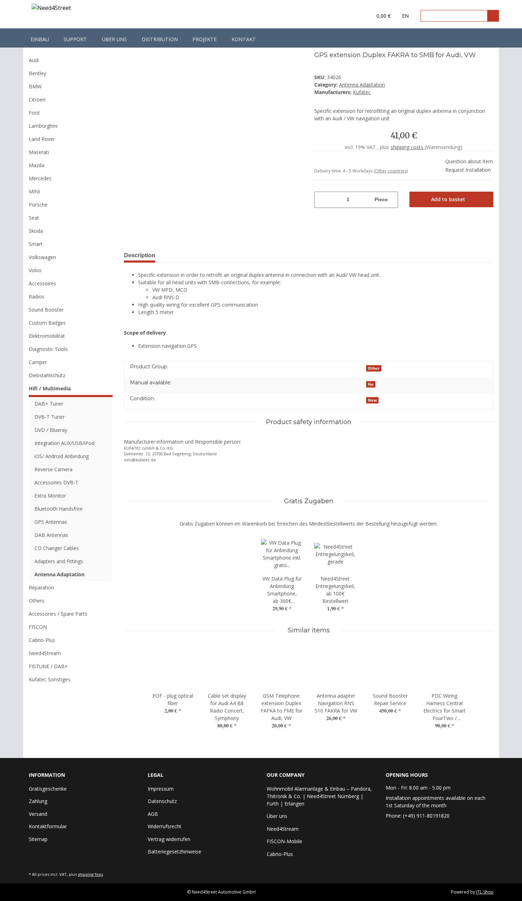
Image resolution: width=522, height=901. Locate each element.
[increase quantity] (393, 200)
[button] (352, 16)
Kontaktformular (48, 826)
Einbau (40, 39)
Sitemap (38, 839)
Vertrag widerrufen (169, 839)
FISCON (38, 626)
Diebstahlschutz (47, 375)
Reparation (41, 587)
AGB (153, 814)
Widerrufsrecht (164, 826)
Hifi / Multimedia (50, 388)
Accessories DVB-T (56, 482)
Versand (38, 814)
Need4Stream (45, 653)
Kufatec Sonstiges (49, 679)
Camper (38, 362)
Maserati (39, 152)
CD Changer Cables (56, 548)
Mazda (36, 165)
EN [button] (405, 15)
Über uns (114, 39)
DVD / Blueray (50, 430)
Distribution (160, 39)
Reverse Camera (53, 469)
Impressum (161, 788)
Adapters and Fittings (58, 561)
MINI (34, 191)
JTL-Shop (485, 892)
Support (75, 39)
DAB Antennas (51, 535)
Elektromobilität (47, 336)
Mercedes (40, 178)
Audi (34, 60)
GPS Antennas (50, 521)
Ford (34, 112)
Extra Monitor (50, 495)
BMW (35, 86)
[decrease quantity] (319, 200)
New (372, 400)
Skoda (36, 230)
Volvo (35, 270)
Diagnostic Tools (48, 349)
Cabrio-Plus (42, 640)
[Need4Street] (51, 9)
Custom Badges (47, 322)
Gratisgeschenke (48, 788)
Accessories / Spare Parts (58, 613)
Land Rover (42, 139)
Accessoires (42, 283)
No (371, 384)
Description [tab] (139, 255)
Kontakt (244, 39)
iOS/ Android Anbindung (61, 456)
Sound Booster (46, 309)
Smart (36, 244)
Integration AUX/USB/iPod (64, 443)
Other (374, 368)
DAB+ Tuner (48, 403)
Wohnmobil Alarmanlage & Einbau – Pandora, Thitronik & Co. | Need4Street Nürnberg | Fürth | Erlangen (319, 796)
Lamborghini (43, 125)
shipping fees (90, 874)
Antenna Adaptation (362, 84)
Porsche (38, 204)
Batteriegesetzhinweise (174, 851)
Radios (36, 296)
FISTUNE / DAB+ (48, 666)
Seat (34, 217)
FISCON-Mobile (284, 841)
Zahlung (38, 801)
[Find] (493, 16)
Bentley (37, 73)
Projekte (204, 39)
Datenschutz (162, 801)
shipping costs (408, 147)
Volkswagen (42, 257)
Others (36, 600)
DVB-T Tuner (49, 416)
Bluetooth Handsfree (58, 508)
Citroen (37, 99)
